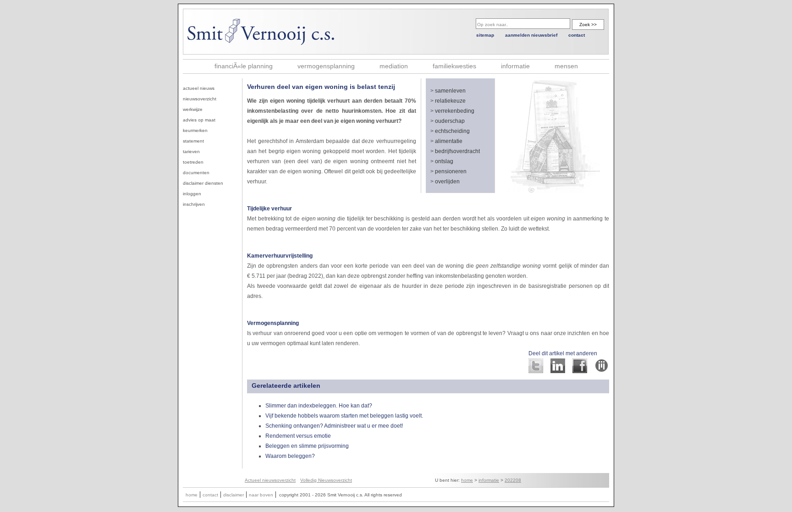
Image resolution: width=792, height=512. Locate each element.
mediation (394, 66)
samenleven (450, 91)
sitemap (485, 35)
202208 (513, 480)
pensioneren (451, 171)
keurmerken (195, 130)
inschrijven (194, 204)
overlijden (447, 181)
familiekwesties (454, 66)
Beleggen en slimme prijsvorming (307, 446)
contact (576, 35)
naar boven (261, 494)
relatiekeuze (450, 101)
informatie (515, 66)
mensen (566, 66)
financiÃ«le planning (243, 66)
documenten (196, 172)
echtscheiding (452, 131)
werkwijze (193, 109)
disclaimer (233, 494)
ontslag (444, 161)
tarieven (191, 151)
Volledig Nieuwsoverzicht (326, 480)
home (467, 480)
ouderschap (450, 121)
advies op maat (199, 119)
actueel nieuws (198, 88)
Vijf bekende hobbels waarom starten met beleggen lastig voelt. (344, 416)
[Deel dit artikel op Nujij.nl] (601, 370)
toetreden (193, 162)
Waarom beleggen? (290, 456)
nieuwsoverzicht (199, 98)
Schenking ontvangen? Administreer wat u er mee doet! (334, 426)
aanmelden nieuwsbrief (531, 35)
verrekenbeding (454, 111)
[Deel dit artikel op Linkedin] (557, 370)
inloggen (192, 193)
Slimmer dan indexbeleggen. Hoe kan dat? (318, 405)
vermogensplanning (326, 66)
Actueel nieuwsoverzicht (270, 480)
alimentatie (448, 141)
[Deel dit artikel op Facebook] (579, 370)
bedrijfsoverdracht (457, 151)
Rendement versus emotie (298, 436)
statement (193, 140)
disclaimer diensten (203, 183)
